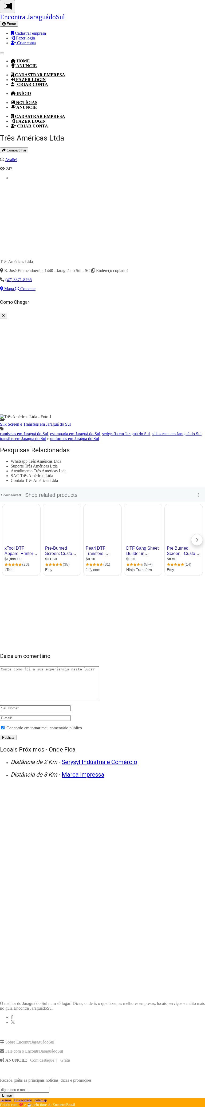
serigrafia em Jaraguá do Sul (126, 433)
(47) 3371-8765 (18, 279)
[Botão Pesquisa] (2, 53)
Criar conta (26, 43)
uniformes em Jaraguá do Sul (74, 438)
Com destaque (42, 1060)
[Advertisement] (108, 217)
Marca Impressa (83, 774)
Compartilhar (16, 150)
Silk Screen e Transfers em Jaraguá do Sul (35, 424)
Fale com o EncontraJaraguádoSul (34, 1051)
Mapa (9, 288)
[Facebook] (12, 1017)
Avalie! (11, 159)
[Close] (3, 315)
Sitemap (41, 1100)
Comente (27, 288)
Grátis (65, 1060)
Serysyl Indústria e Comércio (99, 762)
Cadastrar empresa (30, 33)
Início (23, 93)
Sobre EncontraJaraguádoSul (29, 1042)
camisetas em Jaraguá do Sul (24, 433)
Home (22, 61)
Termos (5, 1100)
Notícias (26, 102)
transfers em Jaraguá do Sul (23, 438)
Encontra (32, 17)
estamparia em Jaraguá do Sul (75, 433)
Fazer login (25, 38)
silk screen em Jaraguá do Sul (177, 433)
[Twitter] (13, 1022)
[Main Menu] (7, 6)
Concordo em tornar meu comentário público (44, 728)
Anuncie (26, 65)
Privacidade (23, 1100)
